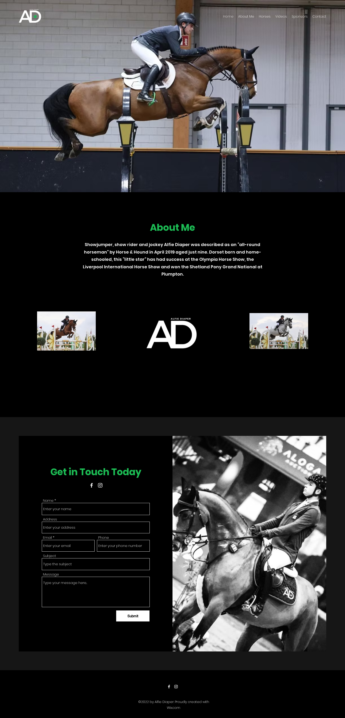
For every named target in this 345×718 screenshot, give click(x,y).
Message (51, 574)
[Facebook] (91, 485)
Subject (49, 555)
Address (50, 519)
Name (48, 500)
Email (47, 537)
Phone (103, 537)
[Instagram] (100, 485)
